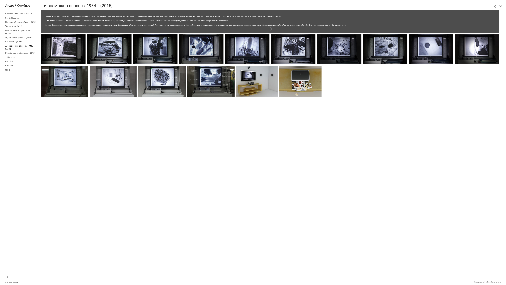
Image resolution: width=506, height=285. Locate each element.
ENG (500, 6)
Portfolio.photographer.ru (493, 282)
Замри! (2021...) (12, 18)
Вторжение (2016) (13, 42)
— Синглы (10, 57)
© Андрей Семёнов (11, 282)
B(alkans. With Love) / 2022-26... (19, 14)
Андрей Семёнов (18, 5)
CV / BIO (9, 61)
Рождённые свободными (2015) (20, 53)
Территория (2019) (13, 26)
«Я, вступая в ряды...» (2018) (18, 37)
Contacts (9, 65)
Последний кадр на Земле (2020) (20, 22)
